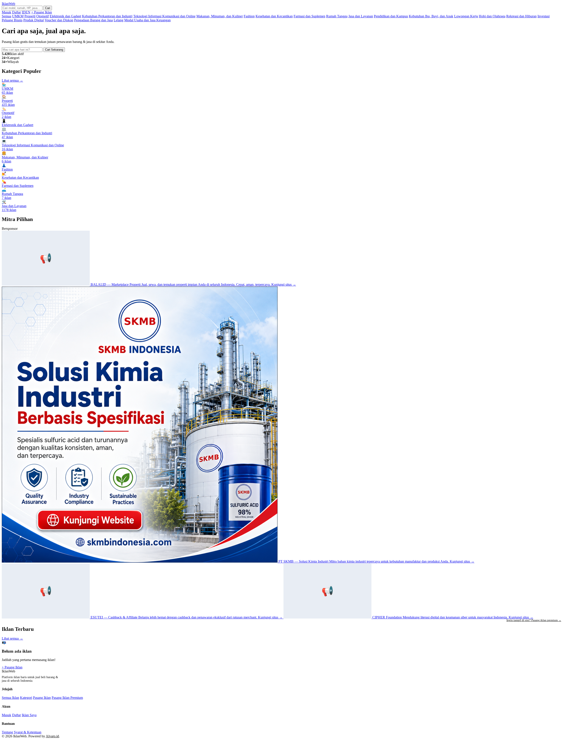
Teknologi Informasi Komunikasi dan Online (164, 16)
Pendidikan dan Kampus (391, 16)
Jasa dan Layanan (360, 16)
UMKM (18, 16)
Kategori (26, 698)
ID (24, 12)
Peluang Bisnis (12, 20)
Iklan (8, 4)
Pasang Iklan (42, 698)
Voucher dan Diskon (59, 20)
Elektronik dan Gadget (65, 16)
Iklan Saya (29, 715)
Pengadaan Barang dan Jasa (93, 20)
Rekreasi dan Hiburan (521, 16)
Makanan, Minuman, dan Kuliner (219, 16)
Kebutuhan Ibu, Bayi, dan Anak (431, 16)
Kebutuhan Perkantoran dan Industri (107, 16)
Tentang (7, 732)
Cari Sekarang (54, 49)
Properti (29, 16)
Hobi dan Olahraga (492, 16)
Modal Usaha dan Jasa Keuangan (147, 20)
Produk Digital (33, 20)
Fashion (249, 16)
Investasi (543, 16)
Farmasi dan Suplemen (309, 16)
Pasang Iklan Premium (67, 698)
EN (28, 12)
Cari (47, 8)
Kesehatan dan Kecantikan (274, 16)
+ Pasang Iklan (41, 12)
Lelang (118, 20)
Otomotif (42, 16)
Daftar (16, 12)
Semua (6, 16)
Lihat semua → (12, 80)
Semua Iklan (10, 698)
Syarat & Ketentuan (27, 732)
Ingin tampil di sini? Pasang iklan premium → (533, 620)
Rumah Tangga (336, 16)
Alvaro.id (52, 736)
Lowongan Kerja (466, 16)
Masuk (6, 12)
